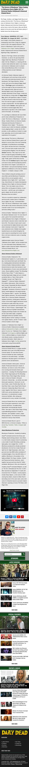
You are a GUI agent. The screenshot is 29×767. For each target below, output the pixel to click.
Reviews (4, 745)
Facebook (8, 331)
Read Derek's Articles (14, 550)
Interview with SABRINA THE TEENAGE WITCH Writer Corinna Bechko (20, 636)
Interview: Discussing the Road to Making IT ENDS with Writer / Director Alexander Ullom (13, 631)
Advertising (18, 745)
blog (6, 425)
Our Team (18, 741)
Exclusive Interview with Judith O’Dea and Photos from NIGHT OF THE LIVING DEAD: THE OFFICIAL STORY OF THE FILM (14, 685)
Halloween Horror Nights (7, 48)
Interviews (4, 746)
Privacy (13, 764)
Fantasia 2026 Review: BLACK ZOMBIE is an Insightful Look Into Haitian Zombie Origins (20, 597)
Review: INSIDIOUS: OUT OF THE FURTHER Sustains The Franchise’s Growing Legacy (20, 591)
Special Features (14, 614)
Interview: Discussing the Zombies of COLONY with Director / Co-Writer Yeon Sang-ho (20, 643)
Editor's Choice (14, 668)
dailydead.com (16, 761)
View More (14, 610)
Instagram (12, 333)
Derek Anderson (13, 15)
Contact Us (18, 743)
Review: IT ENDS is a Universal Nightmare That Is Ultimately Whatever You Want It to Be (14, 579)
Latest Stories (5, 741)
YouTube (17, 341)
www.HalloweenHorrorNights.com (10, 250)
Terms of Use (19, 764)
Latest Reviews (14, 562)
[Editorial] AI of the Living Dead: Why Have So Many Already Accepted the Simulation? (20, 718)
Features (4, 743)
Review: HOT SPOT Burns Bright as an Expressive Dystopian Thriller (20, 584)
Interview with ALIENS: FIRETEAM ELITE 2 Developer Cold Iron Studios (20, 658)
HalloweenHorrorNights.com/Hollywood (17, 329)
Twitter (3, 335)
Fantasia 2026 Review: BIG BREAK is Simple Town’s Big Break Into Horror (20, 604)
